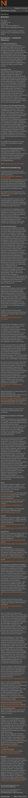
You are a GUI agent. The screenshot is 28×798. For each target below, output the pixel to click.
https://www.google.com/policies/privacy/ (12, 524)
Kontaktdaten (10, 193)
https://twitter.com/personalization (10, 753)
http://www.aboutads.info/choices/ (10, 704)
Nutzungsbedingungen (6, 792)
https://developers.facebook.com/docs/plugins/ (13, 592)
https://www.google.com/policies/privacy (12, 500)
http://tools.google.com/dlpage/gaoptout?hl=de (12, 385)
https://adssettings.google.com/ (9, 512)
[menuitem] (24, 8)
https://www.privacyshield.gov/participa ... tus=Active (12, 318)
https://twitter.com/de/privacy (8, 751)
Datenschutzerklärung (18, 792)
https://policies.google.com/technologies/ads (13, 398)
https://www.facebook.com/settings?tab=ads (13, 700)
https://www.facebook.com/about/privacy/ (12, 678)
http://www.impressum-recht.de (13, 163)
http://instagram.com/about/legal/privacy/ (12, 780)
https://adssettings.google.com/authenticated (13, 403)
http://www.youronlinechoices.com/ (15, 706)
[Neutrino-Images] (4, 3)
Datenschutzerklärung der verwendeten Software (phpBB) (11, 177)
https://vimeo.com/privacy (8, 493)
